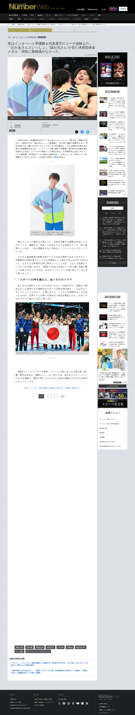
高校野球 (39, 15)
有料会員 (123, 9)
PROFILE (12, 130)
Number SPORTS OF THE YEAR (20, 708)
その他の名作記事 (112, 386)
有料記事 (95, 19)
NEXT (62, 396)
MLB (32, 15)
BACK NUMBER (42, 37)
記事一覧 (13, 699)
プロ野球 (24, 15)
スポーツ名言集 (39, 705)
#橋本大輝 (19, 647)
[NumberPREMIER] (113, 9)
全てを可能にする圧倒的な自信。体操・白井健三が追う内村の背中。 (113, 251)
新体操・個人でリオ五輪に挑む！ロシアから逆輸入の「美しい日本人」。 (114, 257)
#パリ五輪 (19, 651)
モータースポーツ (29, 19)
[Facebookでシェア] (82, 132)
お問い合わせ (103, 703)
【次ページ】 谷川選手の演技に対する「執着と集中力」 (52, 388)
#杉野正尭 (50, 647)
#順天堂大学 (80, 647)
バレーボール (77, 19)
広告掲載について (105, 707)
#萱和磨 (29, 647)
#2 (75, 30)
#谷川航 (60, 647)
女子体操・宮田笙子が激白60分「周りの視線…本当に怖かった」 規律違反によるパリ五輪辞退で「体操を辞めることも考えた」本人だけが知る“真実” (114, 221)
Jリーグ (48, 15)
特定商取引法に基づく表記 (107, 442)
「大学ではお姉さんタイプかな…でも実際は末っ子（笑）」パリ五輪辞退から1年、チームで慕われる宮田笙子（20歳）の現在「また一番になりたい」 (114, 243)
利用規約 (102, 432)
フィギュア (51, 19)
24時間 (113, 213)
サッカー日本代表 (72, 15)
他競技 (86, 19)
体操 (13, 24)
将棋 (19, 19)
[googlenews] (82, 704)
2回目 (56, 157)
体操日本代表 (21, 24)
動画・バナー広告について (107, 710)
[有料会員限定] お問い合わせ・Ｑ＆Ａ (110, 446)
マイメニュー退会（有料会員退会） (109, 423)
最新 (106, 213)
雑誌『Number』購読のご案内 (43, 699)
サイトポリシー (104, 713)
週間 (119, 213)
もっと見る (112, 263)
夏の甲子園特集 (13, 15)
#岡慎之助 (39, 647)
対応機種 (102, 437)
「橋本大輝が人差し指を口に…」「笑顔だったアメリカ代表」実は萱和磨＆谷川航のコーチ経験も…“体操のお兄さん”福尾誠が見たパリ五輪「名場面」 (49, 671)
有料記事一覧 (103, 428)
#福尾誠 (70, 647)
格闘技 (11, 19)
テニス (92, 15)
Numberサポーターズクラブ (18, 705)
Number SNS (62, 699)
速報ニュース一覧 (15, 702)
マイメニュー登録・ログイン (107, 419)
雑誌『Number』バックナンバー (44, 702)
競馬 (99, 15)
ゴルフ (83, 15)
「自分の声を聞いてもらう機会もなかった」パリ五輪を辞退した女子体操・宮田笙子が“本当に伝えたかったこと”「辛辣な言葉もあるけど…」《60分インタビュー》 (114, 232)
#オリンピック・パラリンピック (38, 651)
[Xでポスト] (76, 132)
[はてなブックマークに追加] (87, 132)
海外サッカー (58, 15)
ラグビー (42, 19)
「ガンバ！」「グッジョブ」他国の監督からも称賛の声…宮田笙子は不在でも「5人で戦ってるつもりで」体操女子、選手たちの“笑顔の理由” (49, 664)
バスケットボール (64, 19)
